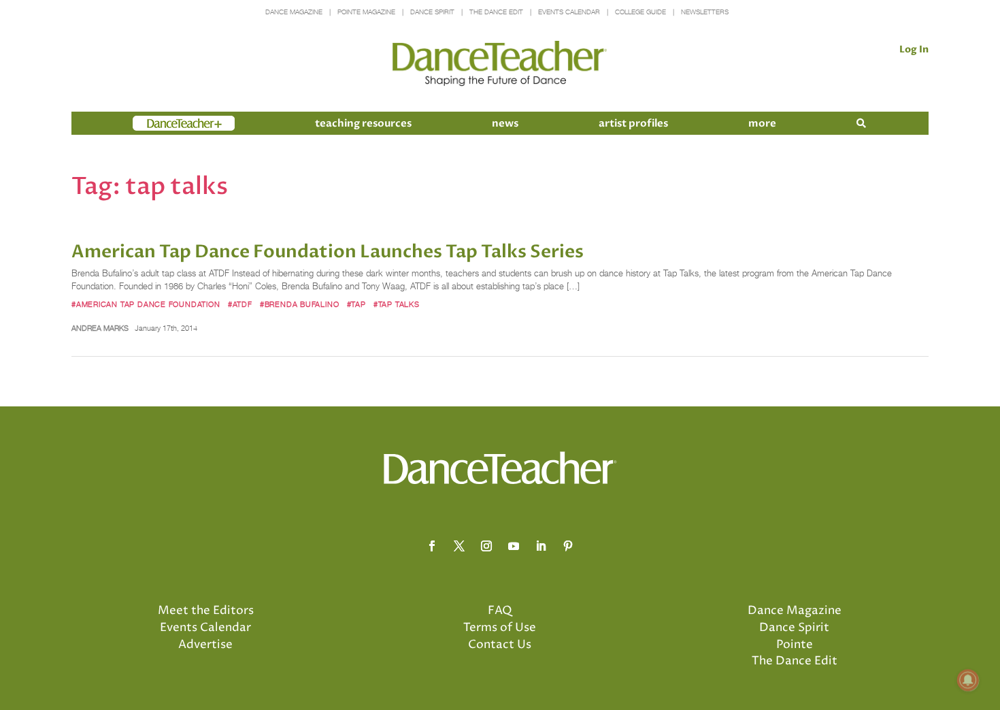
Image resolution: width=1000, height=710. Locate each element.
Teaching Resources (363, 123)
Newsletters (705, 12)
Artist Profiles (633, 123)
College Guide (640, 12)
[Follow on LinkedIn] (541, 546)
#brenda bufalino (299, 304)
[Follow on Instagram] (486, 546)
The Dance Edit (496, 12)
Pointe (794, 644)
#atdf (240, 304)
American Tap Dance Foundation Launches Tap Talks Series (327, 252)
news (505, 123)
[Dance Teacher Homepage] (500, 63)
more (762, 123)
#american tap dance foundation (145, 304)
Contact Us (499, 644)
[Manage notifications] (968, 680)
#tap (356, 304)
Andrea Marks (100, 328)
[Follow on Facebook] (432, 546)
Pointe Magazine (366, 12)
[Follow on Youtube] (513, 546)
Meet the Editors (206, 610)
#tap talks (396, 304)
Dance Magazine (293, 12)
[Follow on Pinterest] (568, 546)
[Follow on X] (459, 546)
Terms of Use (499, 627)
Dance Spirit (432, 12)
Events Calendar (569, 12)
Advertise (205, 644)
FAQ (500, 610)
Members (157, 123)
